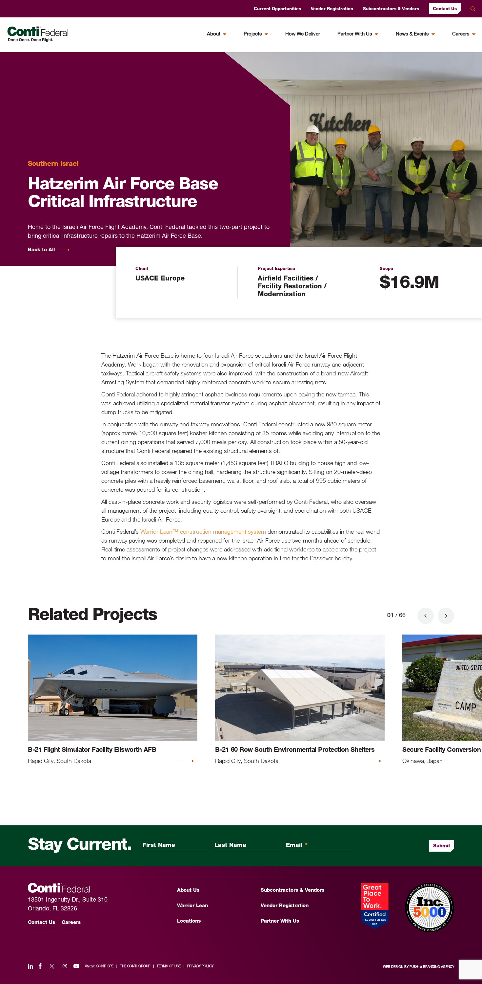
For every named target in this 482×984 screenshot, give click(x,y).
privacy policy (200, 966)
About (213, 34)
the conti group (135, 966)
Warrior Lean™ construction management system (203, 531)
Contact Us (445, 9)
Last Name (230, 846)
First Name (159, 846)
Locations (189, 921)
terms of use (169, 966)
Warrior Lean (192, 906)
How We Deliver (302, 34)
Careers (461, 34)
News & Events (412, 34)
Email (297, 846)
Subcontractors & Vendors (391, 9)
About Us (188, 890)
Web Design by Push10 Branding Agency (418, 967)
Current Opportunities (277, 9)
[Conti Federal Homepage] (38, 34)
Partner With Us (354, 34)
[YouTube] (76, 966)
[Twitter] (52, 966)
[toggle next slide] (446, 616)
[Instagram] (65, 966)
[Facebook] (40, 966)
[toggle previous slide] (425, 616)
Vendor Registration (332, 9)
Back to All (41, 250)
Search (473, 8)
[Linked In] (30, 966)
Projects (253, 34)
